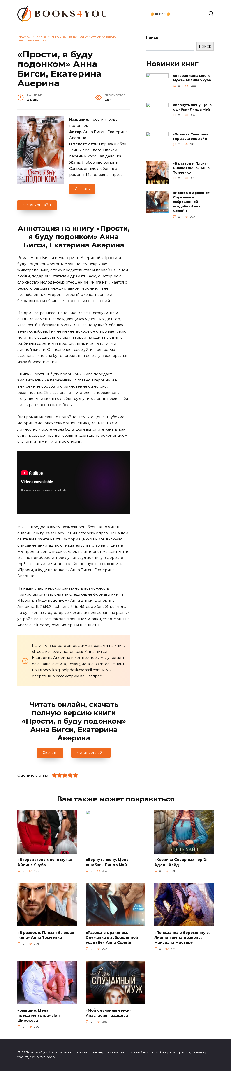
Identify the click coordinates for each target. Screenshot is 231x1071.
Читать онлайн (37, 205)
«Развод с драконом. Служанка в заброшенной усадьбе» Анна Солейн (192, 202)
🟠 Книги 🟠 (160, 14)
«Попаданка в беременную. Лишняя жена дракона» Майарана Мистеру (182, 937)
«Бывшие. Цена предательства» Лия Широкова (38, 1015)
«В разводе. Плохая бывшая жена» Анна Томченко (191, 168)
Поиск (152, 37)
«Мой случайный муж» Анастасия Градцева (108, 1012)
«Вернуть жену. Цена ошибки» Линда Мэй (192, 107)
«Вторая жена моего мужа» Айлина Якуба (192, 78)
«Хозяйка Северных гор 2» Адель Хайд (190, 136)
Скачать (82, 189)
